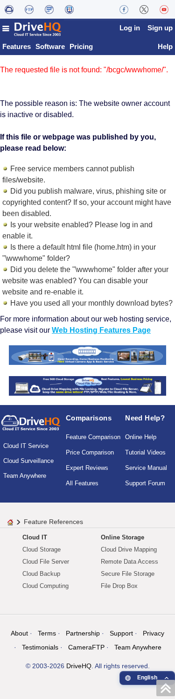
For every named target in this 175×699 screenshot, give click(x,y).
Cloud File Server (45, 561)
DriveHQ (78, 666)
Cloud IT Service (26, 445)
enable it (16, 236)
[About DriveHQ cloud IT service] (31, 427)
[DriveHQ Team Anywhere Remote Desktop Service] (69, 9)
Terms (47, 633)
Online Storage (122, 537)
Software (50, 46)
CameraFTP (86, 647)
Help (165, 46)
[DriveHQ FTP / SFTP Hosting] (29, 9)
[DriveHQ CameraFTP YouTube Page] (164, 9)
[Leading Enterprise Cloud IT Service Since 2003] (88, 386)
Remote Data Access (129, 561)
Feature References (53, 521)
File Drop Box (119, 585)
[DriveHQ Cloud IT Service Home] (32, 29)
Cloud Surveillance (28, 460)
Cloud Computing (45, 585)
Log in (129, 28)
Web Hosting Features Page (101, 330)
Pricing (81, 46)
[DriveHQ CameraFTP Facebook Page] (124, 9)
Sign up (160, 28)
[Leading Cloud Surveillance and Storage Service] (88, 354)
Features (16, 46)
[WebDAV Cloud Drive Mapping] (9, 9)
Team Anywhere (24, 475)
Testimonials (40, 647)
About (19, 633)
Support (121, 633)
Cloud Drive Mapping (129, 549)
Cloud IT (34, 537)
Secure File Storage (127, 573)
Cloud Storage (41, 549)
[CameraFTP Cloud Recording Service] (49, 9)
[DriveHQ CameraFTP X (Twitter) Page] (144, 9)
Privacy (153, 633)
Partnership (83, 633)
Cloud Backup (41, 573)
